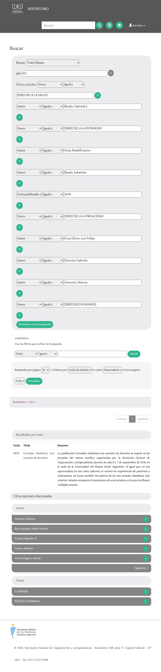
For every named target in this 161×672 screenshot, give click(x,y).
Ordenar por (60, 370)
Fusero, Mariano (24, 548)
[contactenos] (119, 25)
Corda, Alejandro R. (26, 538)
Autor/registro (131, 370)
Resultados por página (27, 370)
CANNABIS (21, 591)
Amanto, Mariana (25, 519)
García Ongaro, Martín (28, 558)
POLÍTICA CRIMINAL (27, 601)
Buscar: (21, 63)
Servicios (137, 25)
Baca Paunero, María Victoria (31, 528)
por (18, 73)
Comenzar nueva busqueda (35, 324)
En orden (97, 370)
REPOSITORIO (38, 9)
